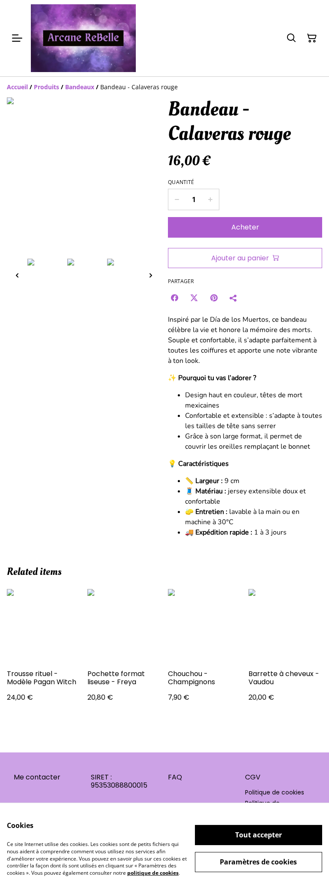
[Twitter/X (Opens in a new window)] (194, 297)
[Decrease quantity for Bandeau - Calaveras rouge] (176, 199)
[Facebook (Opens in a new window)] (174, 297)
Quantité (181, 182)
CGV (252, 777)
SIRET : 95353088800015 (119, 781)
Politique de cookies (274, 792)
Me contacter (37, 777)
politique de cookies (153, 872)
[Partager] (233, 297)
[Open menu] (17, 38)
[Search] (291, 38)
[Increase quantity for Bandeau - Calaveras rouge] (210, 199)
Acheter (245, 227)
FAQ (175, 777)
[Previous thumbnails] (17, 275)
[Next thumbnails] (151, 275)
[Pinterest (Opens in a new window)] (213, 297)
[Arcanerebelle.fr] (83, 38)
